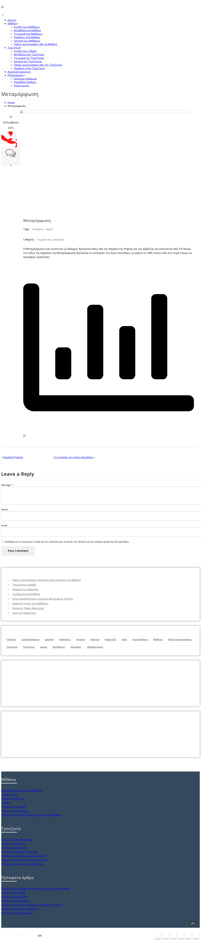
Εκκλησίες (65, 639)
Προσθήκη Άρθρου (25, 82)
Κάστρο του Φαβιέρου (15, 811)
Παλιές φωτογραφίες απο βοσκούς (22, 864)
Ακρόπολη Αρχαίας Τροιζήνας (20, 851)
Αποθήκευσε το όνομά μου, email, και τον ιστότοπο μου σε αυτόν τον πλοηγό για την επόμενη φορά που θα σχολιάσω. (67, 541)
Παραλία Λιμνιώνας (13, 798)
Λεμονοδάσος (140, 639)
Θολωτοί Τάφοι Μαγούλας (28, 608)
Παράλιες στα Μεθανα (27, 37)
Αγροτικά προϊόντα (19, 71)
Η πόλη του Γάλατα (25, 51)
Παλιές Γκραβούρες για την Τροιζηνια (24, 860)
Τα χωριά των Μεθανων (28, 34)
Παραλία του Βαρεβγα (25, 589)
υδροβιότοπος (95, 646)
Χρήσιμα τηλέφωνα (25, 78)
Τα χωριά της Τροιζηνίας (29, 58)
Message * (6, 484)
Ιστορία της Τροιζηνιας (28, 61)
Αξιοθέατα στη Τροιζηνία (29, 54)
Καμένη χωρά (10, 794)
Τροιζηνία (14, 47)
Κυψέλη (6, 802)
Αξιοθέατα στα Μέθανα (27, 30)
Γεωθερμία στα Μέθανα (26, 594)
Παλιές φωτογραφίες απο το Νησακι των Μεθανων (32, 815)
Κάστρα (95, 639)
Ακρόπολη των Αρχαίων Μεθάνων (22, 790)
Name (4, 509)
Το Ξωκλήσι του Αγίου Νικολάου (73, 457)
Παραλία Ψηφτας (13, 457)
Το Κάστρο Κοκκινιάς (14, 847)
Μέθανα (12, 23)
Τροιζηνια (37, 229)
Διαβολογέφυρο (30, 639)
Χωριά (49, 229)
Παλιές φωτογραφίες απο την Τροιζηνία (38, 65)
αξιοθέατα (59, 646)
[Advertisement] (98, 682)
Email (4, 525)
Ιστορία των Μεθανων (27, 40)
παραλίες (75, 646)
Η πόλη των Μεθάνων (27, 27)
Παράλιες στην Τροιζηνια (29, 68)
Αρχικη (12, 20)
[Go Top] (192, 923)
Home (11, 102)
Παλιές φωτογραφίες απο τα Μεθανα (35, 44)
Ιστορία (80, 639)
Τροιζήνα (11, 646)
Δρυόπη (49, 639)
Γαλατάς (11, 639)
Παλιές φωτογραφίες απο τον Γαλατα (24, 856)
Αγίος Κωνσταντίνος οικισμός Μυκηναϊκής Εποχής (42, 598)
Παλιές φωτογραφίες (180, 639)
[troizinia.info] (2, 5)
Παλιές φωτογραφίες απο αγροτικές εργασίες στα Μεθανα (46, 580)
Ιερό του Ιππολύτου (24, 612)
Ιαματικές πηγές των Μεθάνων (30, 603)
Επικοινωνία (21, 85)
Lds (40, 935)
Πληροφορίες (16, 75)
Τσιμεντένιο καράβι (24, 584)
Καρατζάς (110, 639)
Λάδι (124, 639)
